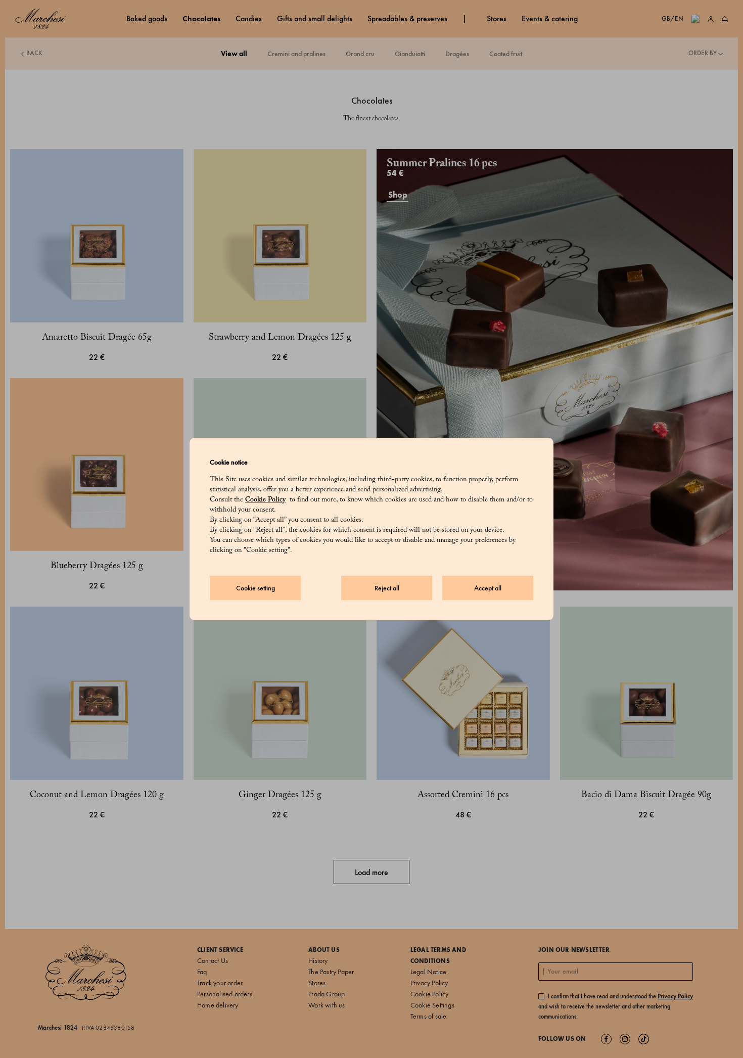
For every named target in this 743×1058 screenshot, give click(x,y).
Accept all (487, 588)
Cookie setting (255, 588)
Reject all (387, 588)
